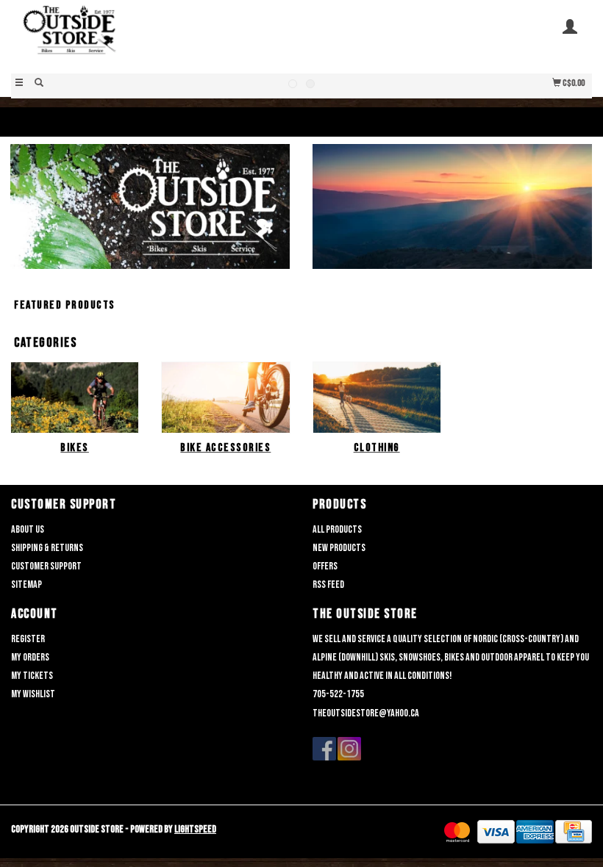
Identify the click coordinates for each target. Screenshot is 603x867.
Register (28, 639)
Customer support (46, 566)
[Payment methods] (457, 832)
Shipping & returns (47, 548)
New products (339, 548)
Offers (325, 566)
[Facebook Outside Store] (324, 748)
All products (337, 529)
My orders (30, 657)
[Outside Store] (156, 35)
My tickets (32, 675)
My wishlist (33, 694)
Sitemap (26, 584)
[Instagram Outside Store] (349, 748)
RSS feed (328, 584)
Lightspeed (195, 829)
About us (27, 529)
